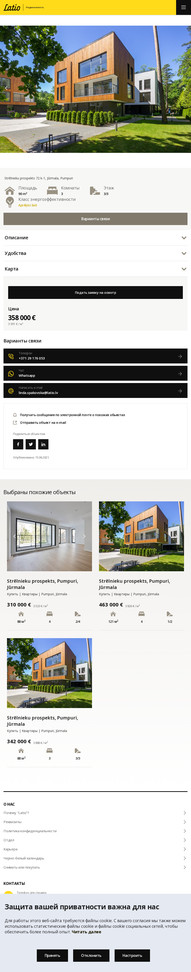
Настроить (132, 955)
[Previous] (6, 88)
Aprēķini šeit (27, 205)
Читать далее (86, 931)
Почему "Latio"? (16, 812)
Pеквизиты (12, 821)
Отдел (8, 840)
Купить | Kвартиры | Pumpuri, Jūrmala (37, 594)
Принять (52, 955)
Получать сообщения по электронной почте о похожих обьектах (72, 415)
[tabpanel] (95, 89)
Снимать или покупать (21, 867)
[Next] (184, 89)
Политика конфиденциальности (30, 830)
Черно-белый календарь (23, 858)
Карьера (10, 849)
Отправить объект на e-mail (43, 422)
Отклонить (91, 955)
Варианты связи (95, 218)
